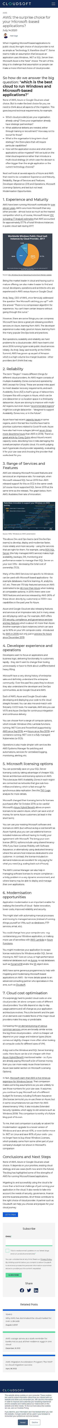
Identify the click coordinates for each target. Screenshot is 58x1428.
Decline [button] (35, 1422)
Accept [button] (22, 1422)
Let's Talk (10, 1214)
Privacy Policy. (46, 1259)
